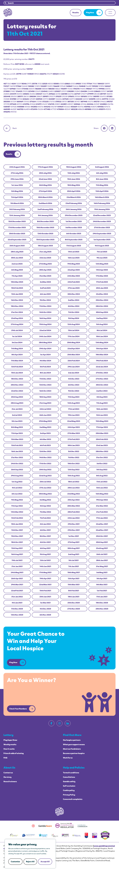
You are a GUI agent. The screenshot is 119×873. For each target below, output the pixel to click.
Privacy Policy (69, 795)
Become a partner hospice (74, 753)
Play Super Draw (10, 740)
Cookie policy (68, 790)
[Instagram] (59, 723)
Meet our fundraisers (72, 749)
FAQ (5, 758)
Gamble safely (69, 781)
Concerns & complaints (72, 799)
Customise (15, 861)
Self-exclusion (69, 786)
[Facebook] (51, 723)
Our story (7, 777)
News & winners (10, 781)
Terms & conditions (71, 773)
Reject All (30, 861)
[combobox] (59, 3)
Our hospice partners (71, 740)
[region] (30, 853)
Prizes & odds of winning (13, 753)
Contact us (8, 773)
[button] (104, 128)
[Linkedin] (68, 723)
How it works (9, 749)
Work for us (68, 758)
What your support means (74, 744)
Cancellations (69, 777)
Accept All (45, 861)
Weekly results (9, 744)
